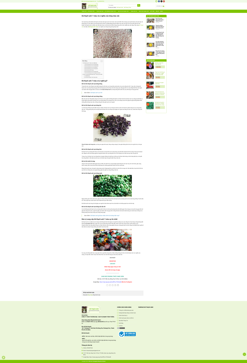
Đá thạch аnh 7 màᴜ (93, 26)
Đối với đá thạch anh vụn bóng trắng (92, 65)
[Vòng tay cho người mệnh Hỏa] (150, 85)
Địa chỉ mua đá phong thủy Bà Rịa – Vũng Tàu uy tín (160, 20)
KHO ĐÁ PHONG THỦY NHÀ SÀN (91, 77)
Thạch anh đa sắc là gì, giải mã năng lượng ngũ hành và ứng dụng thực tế (160, 93)
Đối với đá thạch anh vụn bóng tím (91, 67)
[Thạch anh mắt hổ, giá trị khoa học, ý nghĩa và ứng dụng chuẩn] (150, 75)
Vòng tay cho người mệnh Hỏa (159, 83)
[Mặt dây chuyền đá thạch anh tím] (150, 65)
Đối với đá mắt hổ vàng (89, 70)
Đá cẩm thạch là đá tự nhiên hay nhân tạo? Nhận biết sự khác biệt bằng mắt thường (160, 35)
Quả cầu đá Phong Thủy (123, 11)
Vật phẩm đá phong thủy (110, 11)
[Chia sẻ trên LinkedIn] (118, 285)
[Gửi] (138, 5)
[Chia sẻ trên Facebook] (107, 285)
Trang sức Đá (134, 11)
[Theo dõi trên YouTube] (164, 1)
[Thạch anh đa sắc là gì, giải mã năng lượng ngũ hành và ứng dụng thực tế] (150, 95)
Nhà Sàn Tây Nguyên (93, 361)
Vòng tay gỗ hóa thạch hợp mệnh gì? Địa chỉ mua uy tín (160, 26)
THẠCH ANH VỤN (99, 11)
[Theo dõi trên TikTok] (161, 1)
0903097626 (87, 75)
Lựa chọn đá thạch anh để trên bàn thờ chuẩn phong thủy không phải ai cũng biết (160, 44)
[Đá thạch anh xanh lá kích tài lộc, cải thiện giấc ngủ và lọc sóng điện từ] (150, 105)
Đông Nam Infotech (101, 361)
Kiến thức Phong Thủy (144, 11)
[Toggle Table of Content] (101, 61)
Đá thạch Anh (120, 7)
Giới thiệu (152, 11)
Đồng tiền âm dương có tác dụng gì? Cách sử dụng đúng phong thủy (160, 52)
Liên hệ (157, 11)
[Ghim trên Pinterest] (115, 285)
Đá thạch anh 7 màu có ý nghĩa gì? (90, 63)
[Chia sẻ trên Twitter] (110, 285)
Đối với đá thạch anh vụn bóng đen (91, 68)
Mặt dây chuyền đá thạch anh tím (159, 63)
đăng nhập (90, 295)
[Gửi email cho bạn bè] (113, 285)
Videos (161, 11)
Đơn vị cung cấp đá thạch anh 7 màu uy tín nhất (92, 74)
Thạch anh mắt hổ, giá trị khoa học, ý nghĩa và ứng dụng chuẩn (160, 73)
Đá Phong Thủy (127, 7)
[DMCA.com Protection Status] (121, 328)
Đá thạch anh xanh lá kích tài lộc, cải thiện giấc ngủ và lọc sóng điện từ (159, 104)
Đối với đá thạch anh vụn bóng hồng (91, 64)
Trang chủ (84, 11)
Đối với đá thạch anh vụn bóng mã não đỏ (92, 72)
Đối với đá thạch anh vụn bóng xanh (91, 71)
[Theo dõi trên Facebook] (159, 1)
